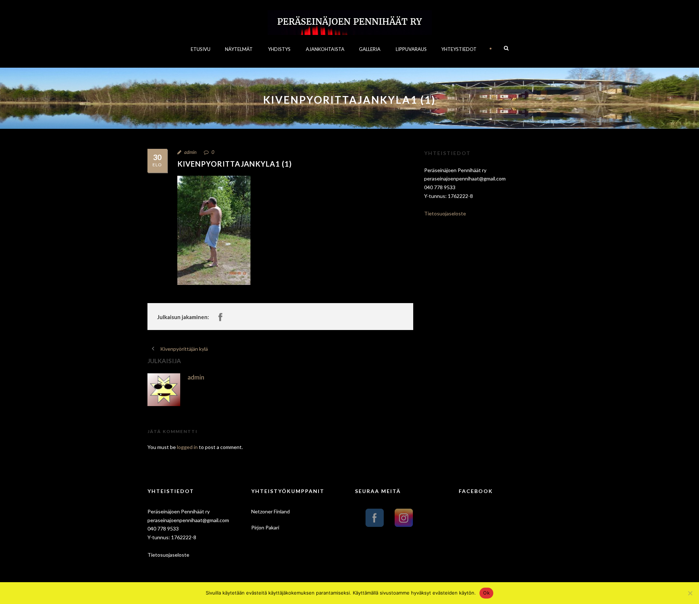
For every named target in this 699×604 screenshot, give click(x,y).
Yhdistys (279, 49)
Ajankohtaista (325, 49)
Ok (486, 593)
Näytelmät (239, 49)
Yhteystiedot (459, 49)
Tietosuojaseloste (445, 213)
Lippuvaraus (411, 49)
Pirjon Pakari (265, 527)
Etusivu (200, 49)
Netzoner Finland (270, 511)
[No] (690, 593)
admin (190, 152)
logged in (187, 447)
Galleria (369, 49)
